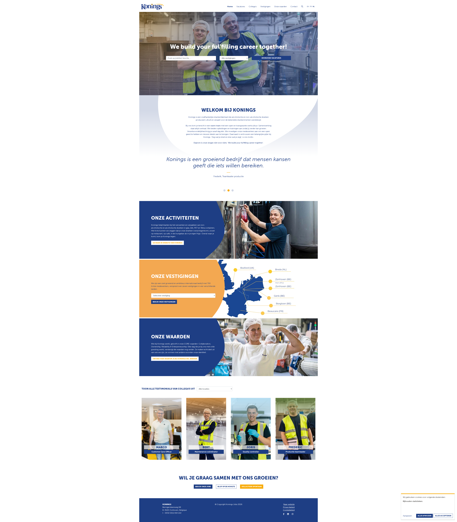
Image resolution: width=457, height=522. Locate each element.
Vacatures (240, 6)
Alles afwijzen (424, 516)
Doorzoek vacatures (271, 58)
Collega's (253, 6)
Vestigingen (265, 6)
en (308, 6)
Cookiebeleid (289, 510)
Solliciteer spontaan (252, 487)
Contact (294, 6)
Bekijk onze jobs (203, 487)
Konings (166, 504)
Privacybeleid (289, 507)
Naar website (289, 504)
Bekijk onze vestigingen (164, 302)
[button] (224, 190)
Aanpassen (407, 516)
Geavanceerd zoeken (271, 61)
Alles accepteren (443, 516)
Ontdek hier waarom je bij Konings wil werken (175, 359)
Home (230, 6)
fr (311, 6)
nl (314, 6)
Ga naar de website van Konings (167, 243)
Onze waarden (280, 6)
